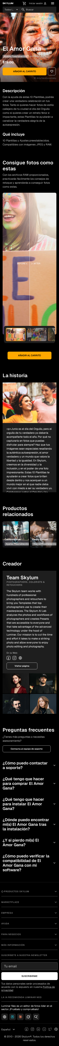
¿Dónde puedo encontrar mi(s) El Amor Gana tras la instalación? (29, 824)
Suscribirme (29, 976)
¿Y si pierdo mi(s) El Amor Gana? (29, 842)
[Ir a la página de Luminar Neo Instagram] (32, 1029)
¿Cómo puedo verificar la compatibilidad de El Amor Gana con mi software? (29, 862)
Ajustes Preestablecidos (23, 16)
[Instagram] (14, 658)
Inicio (5, 16)
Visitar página (22, 666)
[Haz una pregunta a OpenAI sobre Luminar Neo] (4, 1017)
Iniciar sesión (38, 3)
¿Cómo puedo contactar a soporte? (29, 765)
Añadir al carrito (24, 71)
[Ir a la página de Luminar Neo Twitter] (50, 1029)
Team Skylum (41, 56)
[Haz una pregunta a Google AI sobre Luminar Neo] (36, 1017)
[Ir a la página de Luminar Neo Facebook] (26, 1029)
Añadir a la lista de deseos (15, 528)
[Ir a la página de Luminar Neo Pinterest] (56, 1029)
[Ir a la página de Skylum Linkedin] (38, 1029)
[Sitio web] (20, 658)
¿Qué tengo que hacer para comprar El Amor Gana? (29, 783)
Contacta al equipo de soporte (27, 748)
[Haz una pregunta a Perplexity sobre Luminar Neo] (12, 1017)
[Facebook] (8, 658)
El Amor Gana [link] (45, 16)
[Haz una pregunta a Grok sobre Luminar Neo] (28, 1017)
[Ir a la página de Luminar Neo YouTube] (44, 1029)
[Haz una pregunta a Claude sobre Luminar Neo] (20, 1017)
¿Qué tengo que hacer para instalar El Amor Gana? (29, 804)
